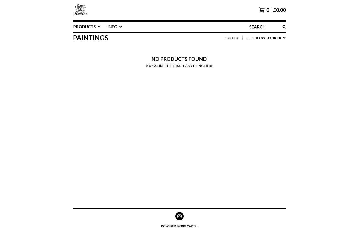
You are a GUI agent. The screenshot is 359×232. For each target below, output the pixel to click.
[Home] (81, 10)
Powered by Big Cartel (179, 226)
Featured (248, 48)
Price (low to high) (257, 95)
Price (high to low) (257, 102)
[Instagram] (179, 216)
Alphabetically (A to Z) (261, 68)
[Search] (284, 27)
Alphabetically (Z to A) (261, 75)
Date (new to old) (256, 82)
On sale (247, 55)
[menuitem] (87, 27)
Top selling (250, 62)
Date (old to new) (256, 88)
